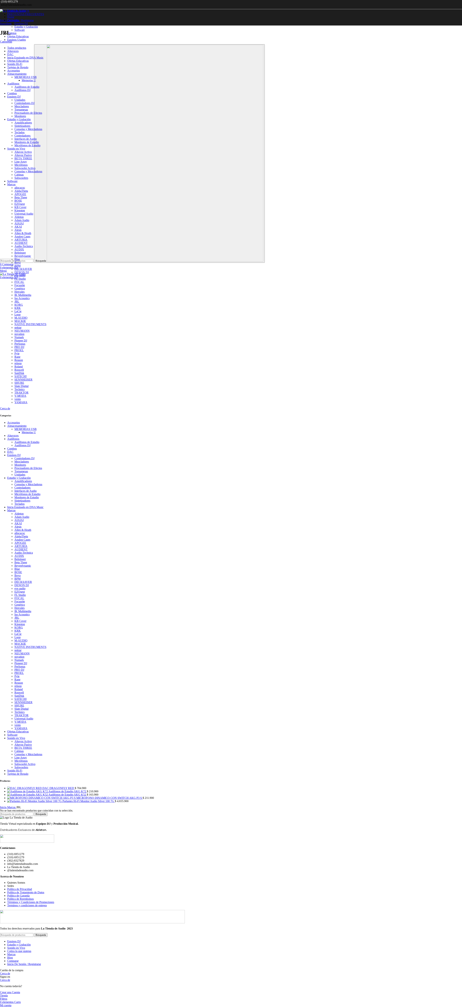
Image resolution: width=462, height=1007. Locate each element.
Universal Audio (23, 718)
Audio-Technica (23, 552)
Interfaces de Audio (25, 490)
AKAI (18, 523)
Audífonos (13, 438)
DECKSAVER (23, 581)
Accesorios (13, 422)
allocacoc (19, 533)
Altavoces (13, 435)
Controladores (22, 487)
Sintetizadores (22, 500)
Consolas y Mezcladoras (28, 484)
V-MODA (20, 721)
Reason (18, 682)
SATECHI (20, 699)
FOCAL (19, 598)
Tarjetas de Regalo (17, 773)
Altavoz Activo (23, 741)
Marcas (11, 510)
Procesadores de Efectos (28, 468)
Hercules (19, 607)
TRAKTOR (21, 715)
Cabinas (19, 751)
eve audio (19, 588)
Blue (17, 568)
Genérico (19, 604)
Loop (17, 637)
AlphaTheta (21, 536)
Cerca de (5, 408)
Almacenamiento (17, 425)
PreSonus (19, 666)
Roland (18, 689)
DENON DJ (21, 585)
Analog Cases (22, 539)
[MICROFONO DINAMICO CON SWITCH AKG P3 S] (41, 797)
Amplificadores (23, 481)
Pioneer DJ (20, 663)
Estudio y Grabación (26, 26)
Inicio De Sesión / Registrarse (24, 964)
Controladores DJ (24, 458)
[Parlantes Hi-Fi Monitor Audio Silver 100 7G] (34, 801)
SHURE (19, 705)
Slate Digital (21, 708)
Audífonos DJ (22, 445)
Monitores (20, 464)
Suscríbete (6, 23)
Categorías (6, 41)
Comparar (13, 960)
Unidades (19, 474)
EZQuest (19, 591)
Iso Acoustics (22, 614)
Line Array (20, 757)
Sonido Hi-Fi (14, 770)
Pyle (16, 676)
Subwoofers (21, 767)
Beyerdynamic (22, 565)
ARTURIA (20, 546)
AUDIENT (21, 549)
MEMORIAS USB (25, 429)
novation (19, 656)
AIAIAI (19, 520)
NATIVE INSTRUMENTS (30, 647)
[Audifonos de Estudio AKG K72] (27, 791)
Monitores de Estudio (26, 497)
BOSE (18, 572)
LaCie (17, 633)
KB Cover (20, 620)
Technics (19, 712)
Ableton (19, 513)
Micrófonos (21, 760)
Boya (17, 575)
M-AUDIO (20, 640)
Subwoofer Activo (24, 764)
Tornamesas (21, 471)
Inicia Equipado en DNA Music (25, 507)
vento (17, 725)
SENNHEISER (23, 702)
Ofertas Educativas (18, 731)
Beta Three (20, 562)
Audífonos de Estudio (26, 442)
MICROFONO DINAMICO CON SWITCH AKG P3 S (109, 797)
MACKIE (20, 643)
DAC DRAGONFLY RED (58, 788)
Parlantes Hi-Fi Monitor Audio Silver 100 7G (88, 801)
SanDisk (19, 695)
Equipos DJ (21, 23)
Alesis (17, 526)
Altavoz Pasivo (23, 744)
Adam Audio (21, 516)
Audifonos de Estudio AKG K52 (67, 794)
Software (19, 29)
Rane (17, 679)
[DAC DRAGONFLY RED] (24, 788)
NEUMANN (22, 653)
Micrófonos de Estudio (27, 494)
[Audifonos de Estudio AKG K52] (27, 794)
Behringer (20, 559)
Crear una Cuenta (10, 992)
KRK (17, 630)
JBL (16, 617)
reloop (18, 686)
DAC (10, 451)
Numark (19, 660)
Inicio (3, 807)
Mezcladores (21, 461)
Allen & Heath (22, 529)
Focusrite (19, 601)
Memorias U (29, 432)
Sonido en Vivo (16, 738)
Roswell (19, 692)
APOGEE (20, 542)
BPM (17, 578)
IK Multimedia (22, 611)
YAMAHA (20, 728)
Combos (12, 448)
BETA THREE (23, 747)
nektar (17, 650)
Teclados (19, 503)
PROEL (19, 673)
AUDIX (19, 555)
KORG (18, 627)
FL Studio (20, 594)
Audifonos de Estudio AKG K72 (67, 791)
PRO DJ (19, 669)
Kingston (19, 624)
